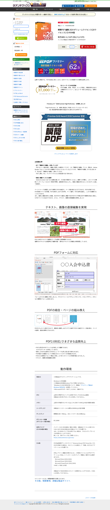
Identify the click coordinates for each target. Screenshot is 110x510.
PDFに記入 (17, 129)
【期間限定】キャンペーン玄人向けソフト (21, 63)
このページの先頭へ (90, 498)
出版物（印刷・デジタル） (21, 102)
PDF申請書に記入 (19, 123)
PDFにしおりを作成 (19, 137)
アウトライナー (18, 90)
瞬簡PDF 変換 (17, 78)
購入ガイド (29, 502)
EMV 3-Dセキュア (60, 14)
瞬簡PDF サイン (18, 87)
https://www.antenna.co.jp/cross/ (64, 437)
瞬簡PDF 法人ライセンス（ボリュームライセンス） (21, 111)
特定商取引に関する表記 (76, 502)
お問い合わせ (46, 502)
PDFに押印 (17, 120)
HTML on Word (18, 93)
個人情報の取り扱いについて (60, 502)
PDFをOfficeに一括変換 (20, 132)
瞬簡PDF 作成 (17, 81)
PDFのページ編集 (19, 135)
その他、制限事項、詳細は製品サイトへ (52, 480)
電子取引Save (18, 99)
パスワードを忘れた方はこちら (21, 34)
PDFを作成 (17, 126)
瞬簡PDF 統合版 (18, 72)
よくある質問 (37, 502)
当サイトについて (19, 502)
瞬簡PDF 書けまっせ (19, 75)
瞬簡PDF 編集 (17, 84)
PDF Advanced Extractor (21, 96)
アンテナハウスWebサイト (21, 504)
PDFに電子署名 (18, 141)
